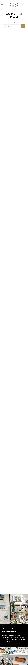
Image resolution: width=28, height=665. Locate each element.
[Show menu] (1, 4)
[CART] (26, 4)
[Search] (23, 26)
